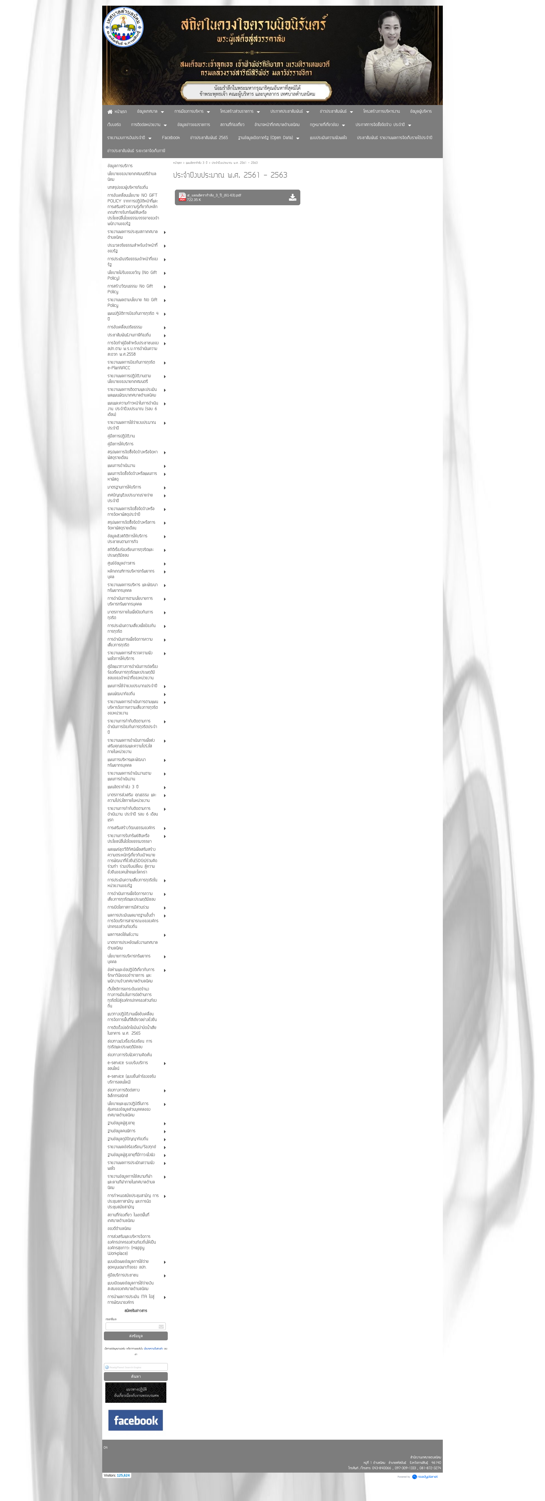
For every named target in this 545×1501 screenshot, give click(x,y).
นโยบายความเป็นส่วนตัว (153, 1349)
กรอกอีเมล (111, 1319)
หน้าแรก (177, 163)
